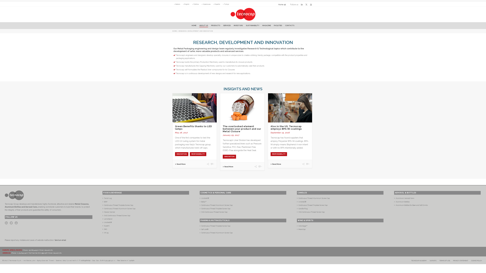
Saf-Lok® (204, 229)
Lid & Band (108, 219)
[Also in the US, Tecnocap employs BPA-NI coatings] (290, 108)
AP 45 (106, 233)
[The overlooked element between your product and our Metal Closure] (242, 108)
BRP (105, 202)
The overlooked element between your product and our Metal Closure (242, 129)
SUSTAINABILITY (252, 25)
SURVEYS (433, 260)
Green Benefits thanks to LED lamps (193, 127)
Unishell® (108, 222)
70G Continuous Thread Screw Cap (117, 216)
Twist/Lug (108, 198)
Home (280, 5)
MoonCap (302, 229)
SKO (105, 229)
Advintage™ (302, 226)
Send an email (60, 240)
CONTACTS (289, 25)
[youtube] (16, 223)
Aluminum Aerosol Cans (405, 198)
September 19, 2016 (280, 133)
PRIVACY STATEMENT (460, 260)
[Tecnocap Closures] (243, 14)
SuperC (107, 226)
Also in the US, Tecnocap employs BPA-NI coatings (286, 127)
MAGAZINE (266, 25)
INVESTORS (238, 25)
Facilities (278, 25)
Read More (181, 164)
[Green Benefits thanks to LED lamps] (195, 108)
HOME (194, 25)
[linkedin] (6, 223)
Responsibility (198, 154)
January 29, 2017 (231, 135)
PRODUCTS (215, 25)
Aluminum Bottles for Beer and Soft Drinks (412, 205)
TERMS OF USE (444, 260)
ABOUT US (203, 25)
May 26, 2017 (181, 133)
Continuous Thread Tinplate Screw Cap (118, 205)
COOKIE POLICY (476, 260)
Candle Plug (303, 209)
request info (48, 250)
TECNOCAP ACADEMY (419, 260)
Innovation (182, 154)
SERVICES (227, 25)
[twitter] (11, 223)
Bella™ (203, 202)
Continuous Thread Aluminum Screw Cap (119, 209)
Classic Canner (109, 212)
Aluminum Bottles (403, 202)
